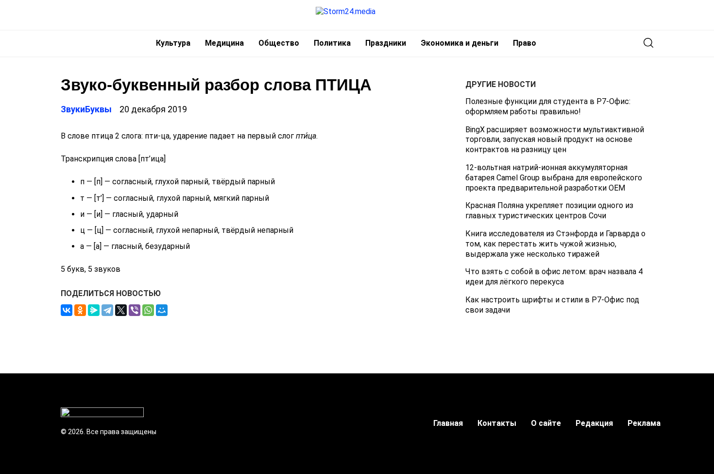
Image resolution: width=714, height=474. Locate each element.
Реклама (644, 423)
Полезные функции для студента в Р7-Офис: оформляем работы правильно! (547, 106)
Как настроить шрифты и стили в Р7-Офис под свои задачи (552, 305)
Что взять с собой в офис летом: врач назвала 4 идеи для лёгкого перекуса (554, 276)
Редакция (594, 423)
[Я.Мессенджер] (94, 310)
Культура (173, 43)
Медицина (224, 43)
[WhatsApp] (148, 310)
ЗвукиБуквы (86, 109)
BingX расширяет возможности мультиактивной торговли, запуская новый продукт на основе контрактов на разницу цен (554, 140)
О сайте (546, 423)
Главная (448, 423)
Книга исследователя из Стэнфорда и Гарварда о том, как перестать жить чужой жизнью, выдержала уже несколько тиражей (555, 244)
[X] (121, 310)
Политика (332, 43)
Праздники (385, 43)
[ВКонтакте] (66, 310)
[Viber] (134, 310)
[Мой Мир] (162, 310)
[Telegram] (107, 310)
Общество (278, 43)
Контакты (496, 423)
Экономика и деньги (459, 43)
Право (524, 43)
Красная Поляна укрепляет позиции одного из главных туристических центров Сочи (549, 210)
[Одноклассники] (80, 310)
